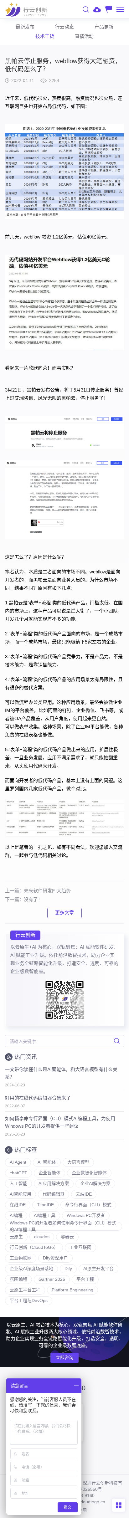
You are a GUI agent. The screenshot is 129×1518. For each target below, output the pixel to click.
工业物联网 (21, 1257)
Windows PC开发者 (86, 1215)
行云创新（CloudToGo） (34, 1247)
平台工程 (85, 1279)
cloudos (41, 1236)
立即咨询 (64, 1357)
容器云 (67, 1236)
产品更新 (104, 26)
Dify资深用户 (55, 1257)
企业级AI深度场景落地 (31, 1268)
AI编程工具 (44, 1215)
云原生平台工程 (25, 1289)
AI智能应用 (20, 1194)
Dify (68, 1268)
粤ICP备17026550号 (82, 1489)
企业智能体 (49, 1172)
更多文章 (64, 912)
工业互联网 (80, 1247)
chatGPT (18, 1172)
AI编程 (16, 1215)
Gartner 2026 (52, 1279)
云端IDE (84, 1194)
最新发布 (25, 26)
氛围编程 (18, 1279)
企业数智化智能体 (89, 1172)
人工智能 (18, 1183)
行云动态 (64, 26)
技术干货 (44, 36)
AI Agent (18, 1162)
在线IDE (18, 1204)
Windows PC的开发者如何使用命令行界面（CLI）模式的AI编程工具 (63, 1226)
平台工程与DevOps (29, 1300)
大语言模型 (78, 1162)
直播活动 (84, 36)
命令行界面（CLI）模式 (88, 1204)
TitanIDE (45, 1204)
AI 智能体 (47, 1162)
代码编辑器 (53, 1194)
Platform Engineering (72, 1289)
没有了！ (33, 899)
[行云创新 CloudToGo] (26, 9)
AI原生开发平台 (98, 1268)
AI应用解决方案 (54, 1183)
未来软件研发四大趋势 (47, 890)
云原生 (16, 1236)
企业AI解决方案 (95, 1183)
